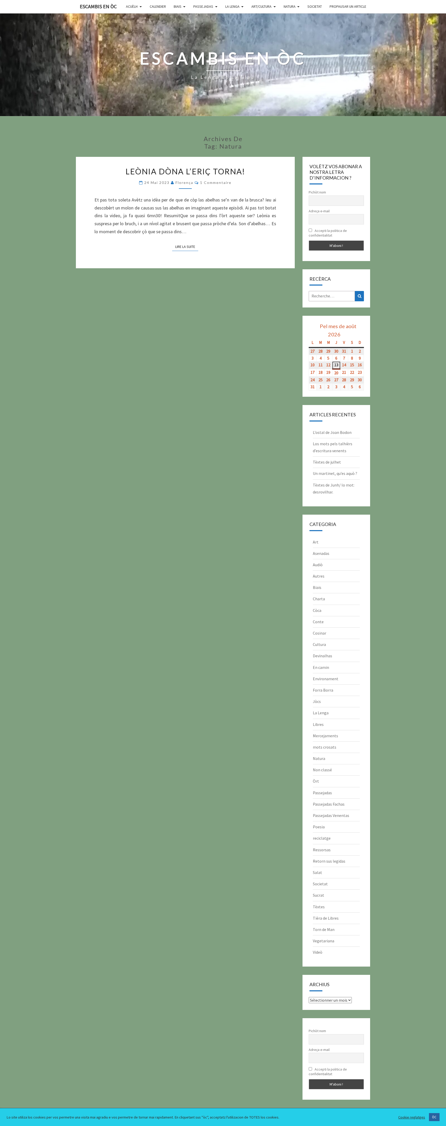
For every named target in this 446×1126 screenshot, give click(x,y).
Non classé (322, 769)
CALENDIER (158, 6)
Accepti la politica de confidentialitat (328, 233)
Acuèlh (132, 6)
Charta (319, 598)
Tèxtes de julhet (327, 462)
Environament (325, 678)
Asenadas (321, 553)
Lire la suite (186, 246)
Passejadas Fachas (329, 804)
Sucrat (318, 895)
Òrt (316, 781)
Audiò (318, 564)
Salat (317, 872)
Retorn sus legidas (329, 861)
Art (315, 542)
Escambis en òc (98, 6)
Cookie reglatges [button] (411, 1117)
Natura (290, 6)
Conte (318, 621)
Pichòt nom (317, 192)
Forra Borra (323, 690)
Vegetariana (323, 940)
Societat (314, 6)
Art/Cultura (261, 6)
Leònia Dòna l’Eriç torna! (185, 171)
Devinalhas (322, 655)
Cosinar (319, 633)
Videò (317, 952)
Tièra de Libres (326, 918)
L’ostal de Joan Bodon (332, 432)
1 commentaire (216, 182)
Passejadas (203, 6)
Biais (177, 6)
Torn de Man (323, 929)
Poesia (319, 826)
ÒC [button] (434, 1117)
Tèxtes (319, 906)
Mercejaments (325, 735)
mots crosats (324, 747)
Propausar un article (348, 6)
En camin (321, 667)
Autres (318, 576)
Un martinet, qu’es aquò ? (335, 473)
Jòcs (317, 701)
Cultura (319, 644)
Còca (317, 610)
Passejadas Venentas (331, 815)
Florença (184, 182)
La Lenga (232, 6)
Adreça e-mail (319, 211)
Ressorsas (322, 849)
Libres (318, 724)
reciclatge (322, 838)
